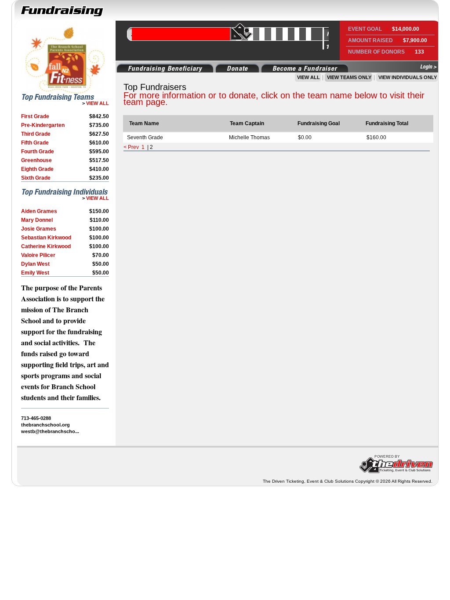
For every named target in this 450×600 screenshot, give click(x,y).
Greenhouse (36, 160)
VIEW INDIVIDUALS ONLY (407, 77)
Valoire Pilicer (38, 255)
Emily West (35, 273)
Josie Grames (38, 229)
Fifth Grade (35, 143)
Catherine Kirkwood (46, 246)
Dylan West (35, 264)
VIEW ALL (97, 103)
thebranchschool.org (45, 424)
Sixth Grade (36, 178)
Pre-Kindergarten (43, 125)
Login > (428, 66)
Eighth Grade (37, 169)
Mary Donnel (37, 220)
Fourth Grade (37, 151)
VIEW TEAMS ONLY (348, 77)
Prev (133, 147)
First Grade (35, 116)
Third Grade (36, 134)
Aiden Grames (39, 211)
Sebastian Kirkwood (46, 238)
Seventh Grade (145, 137)
